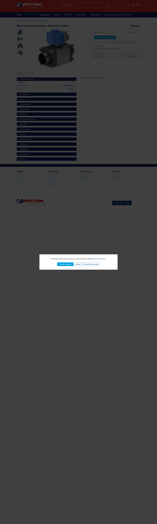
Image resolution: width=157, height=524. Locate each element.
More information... (100, 259)
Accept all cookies (65, 264)
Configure (78, 264)
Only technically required (91, 264)
